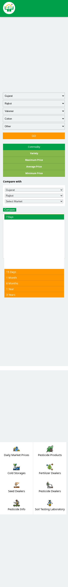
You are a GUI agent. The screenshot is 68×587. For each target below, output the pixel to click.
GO (34, 135)
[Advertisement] (34, 54)
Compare (9, 209)
